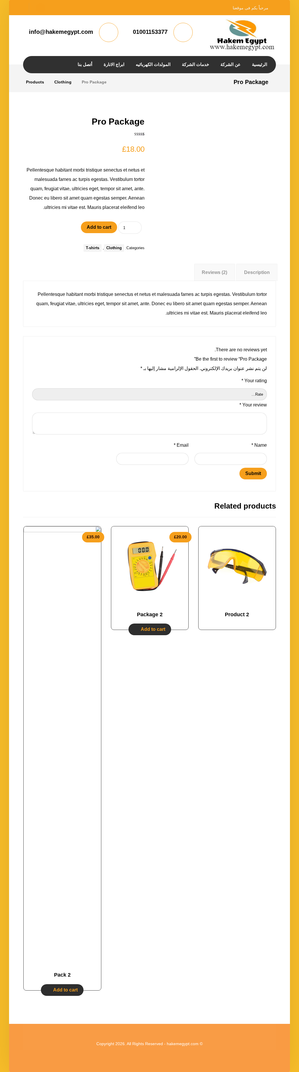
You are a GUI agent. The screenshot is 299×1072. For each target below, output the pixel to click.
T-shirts (92, 248)
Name (259, 445)
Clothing (114, 248)
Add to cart (99, 227)
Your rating (254, 380)
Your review (253, 404)
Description (257, 272)
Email (181, 445)
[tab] (256, 272)
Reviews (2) (214, 272)
